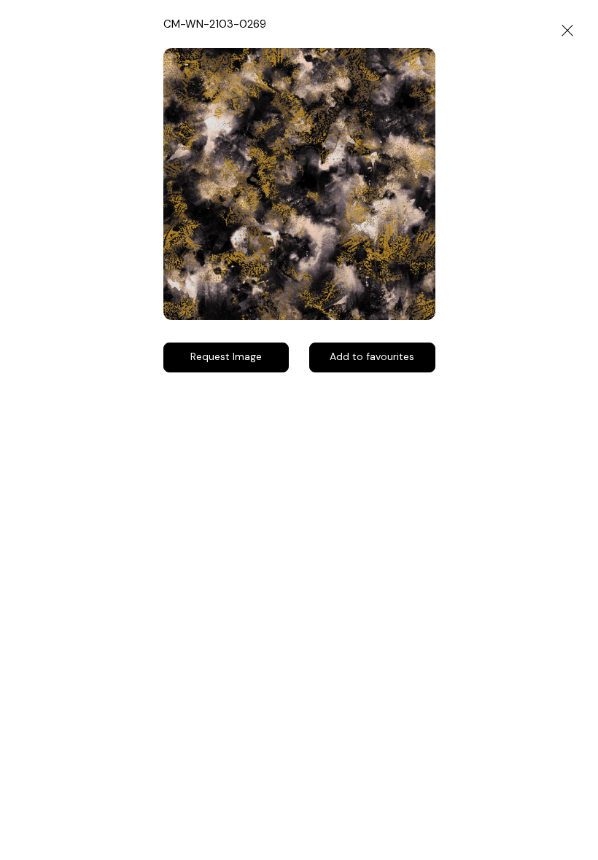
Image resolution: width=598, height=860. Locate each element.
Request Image (226, 356)
